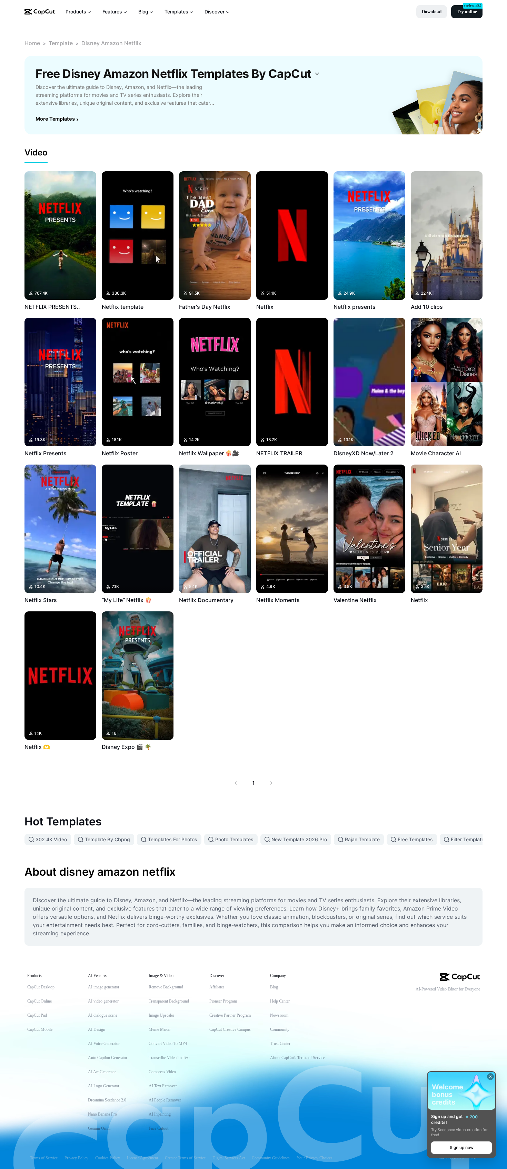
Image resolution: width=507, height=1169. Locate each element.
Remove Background (166, 987)
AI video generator (103, 1001)
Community (279, 1029)
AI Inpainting (160, 1114)
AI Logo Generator (103, 1086)
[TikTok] (435, 1000)
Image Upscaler (161, 1015)
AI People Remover (165, 1100)
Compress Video (162, 1071)
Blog (274, 987)
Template (61, 43)
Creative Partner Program (230, 1015)
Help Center (280, 1001)
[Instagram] (462, 1000)
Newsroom (279, 1015)
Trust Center (280, 1043)
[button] (431, 11)
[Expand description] (317, 74)
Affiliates (217, 987)
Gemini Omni (99, 1128)
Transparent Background (169, 1001)
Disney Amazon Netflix (111, 43)
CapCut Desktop (40, 987)
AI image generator (103, 987)
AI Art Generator (102, 1071)
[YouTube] (449, 1000)
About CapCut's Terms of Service (297, 1057)
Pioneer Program (223, 1001)
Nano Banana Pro (102, 1114)
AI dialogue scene (102, 1015)
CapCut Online (39, 1001)
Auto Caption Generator (107, 1057)
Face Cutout (158, 1128)
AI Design (96, 1029)
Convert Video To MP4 (168, 1043)
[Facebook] (476, 1000)
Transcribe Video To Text (169, 1057)
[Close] (490, 1076)
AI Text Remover (163, 1086)
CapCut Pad (37, 1015)
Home (32, 43)
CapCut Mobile (39, 1029)
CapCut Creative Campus (230, 1029)
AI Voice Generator (104, 1043)
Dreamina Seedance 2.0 (107, 1100)
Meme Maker (160, 1029)
